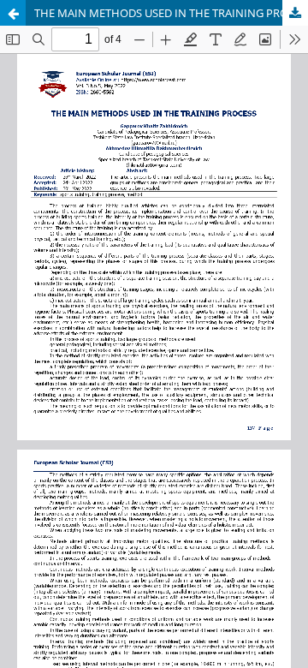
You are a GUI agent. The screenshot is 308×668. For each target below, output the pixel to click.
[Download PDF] (295, 13)
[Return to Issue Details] (13, 13)
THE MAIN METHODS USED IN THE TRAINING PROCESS (171, 13)
